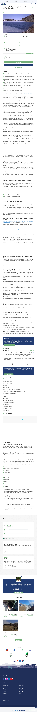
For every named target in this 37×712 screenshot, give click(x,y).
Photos (4, 697)
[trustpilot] (12, 538)
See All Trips (18, 640)
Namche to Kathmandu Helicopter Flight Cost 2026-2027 (10, 632)
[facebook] (3, 678)
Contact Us (20, 697)
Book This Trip (18, 62)
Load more (6, 570)
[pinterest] (11, 678)
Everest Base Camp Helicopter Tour (9, 221)
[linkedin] (9, 678)
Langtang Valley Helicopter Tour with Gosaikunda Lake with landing (18, 352)
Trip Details (14, 616)
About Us (20, 682)
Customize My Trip (18, 67)
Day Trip (4, 688)
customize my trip (8, 374)
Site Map (20, 696)
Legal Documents (21, 685)
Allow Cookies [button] (22, 710)
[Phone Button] (31, 3)
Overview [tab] (6, 1)
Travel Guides (5, 693)
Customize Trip (21, 694)
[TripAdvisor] (10, 654)
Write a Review (31, 518)
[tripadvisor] (5, 538)
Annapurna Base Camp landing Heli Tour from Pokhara (10, 612)
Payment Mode (21, 689)
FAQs (20, 693)
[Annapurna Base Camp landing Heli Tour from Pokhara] (10, 605)
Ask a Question (18, 64)
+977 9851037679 (16, 589)
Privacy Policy (21, 688)
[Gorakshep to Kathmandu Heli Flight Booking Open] (26, 605)
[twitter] (5, 678)
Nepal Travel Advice (6, 694)
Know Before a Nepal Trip (6, 696)
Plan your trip (18, 592)
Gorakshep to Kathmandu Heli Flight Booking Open (26, 612)
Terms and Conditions (22, 686)
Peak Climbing (5, 686)
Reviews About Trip (5, 700)
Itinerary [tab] (16, 1)
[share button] (33, 7)
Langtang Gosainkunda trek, (27, 93)
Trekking (4, 682)
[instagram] (7, 678)
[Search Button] (33, 3)
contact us (30, 225)
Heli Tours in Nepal (5, 685)
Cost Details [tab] (25, 1)
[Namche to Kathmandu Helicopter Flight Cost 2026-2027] (10, 625)
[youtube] (12, 678)
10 (10, 526)
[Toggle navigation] (35, 3)
